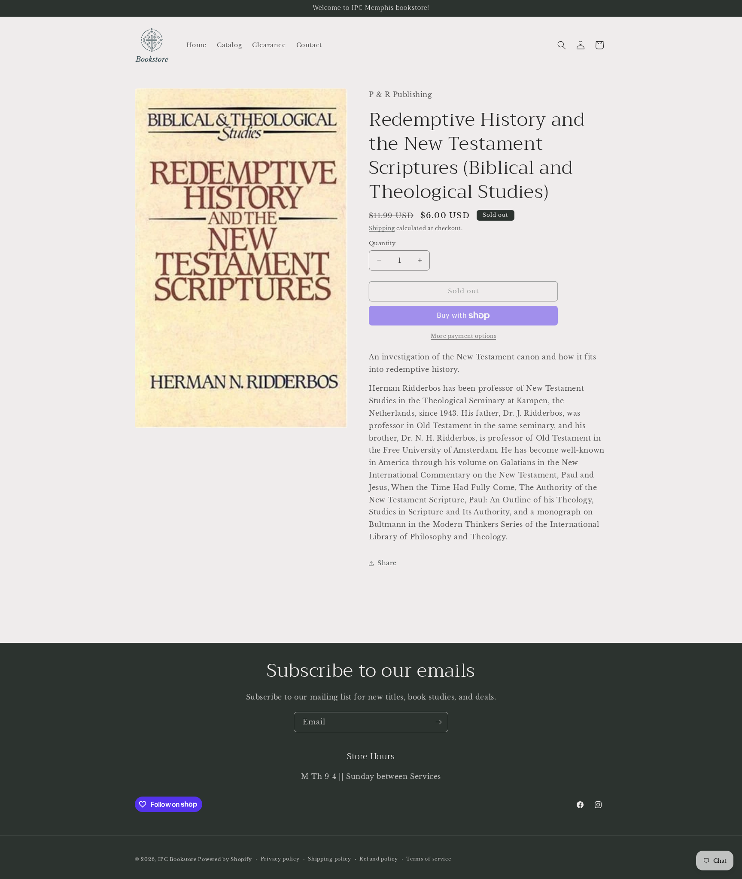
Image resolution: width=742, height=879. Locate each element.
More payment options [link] (463, 336)
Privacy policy (280, 859)
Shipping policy (329, 859)
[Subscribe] (438, 722)
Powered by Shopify (225, 859)
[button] (561, 45)
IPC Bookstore (177, 859)
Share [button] (387, 563)
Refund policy (378, 859)
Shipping (382, 228)
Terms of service (428, 859)
